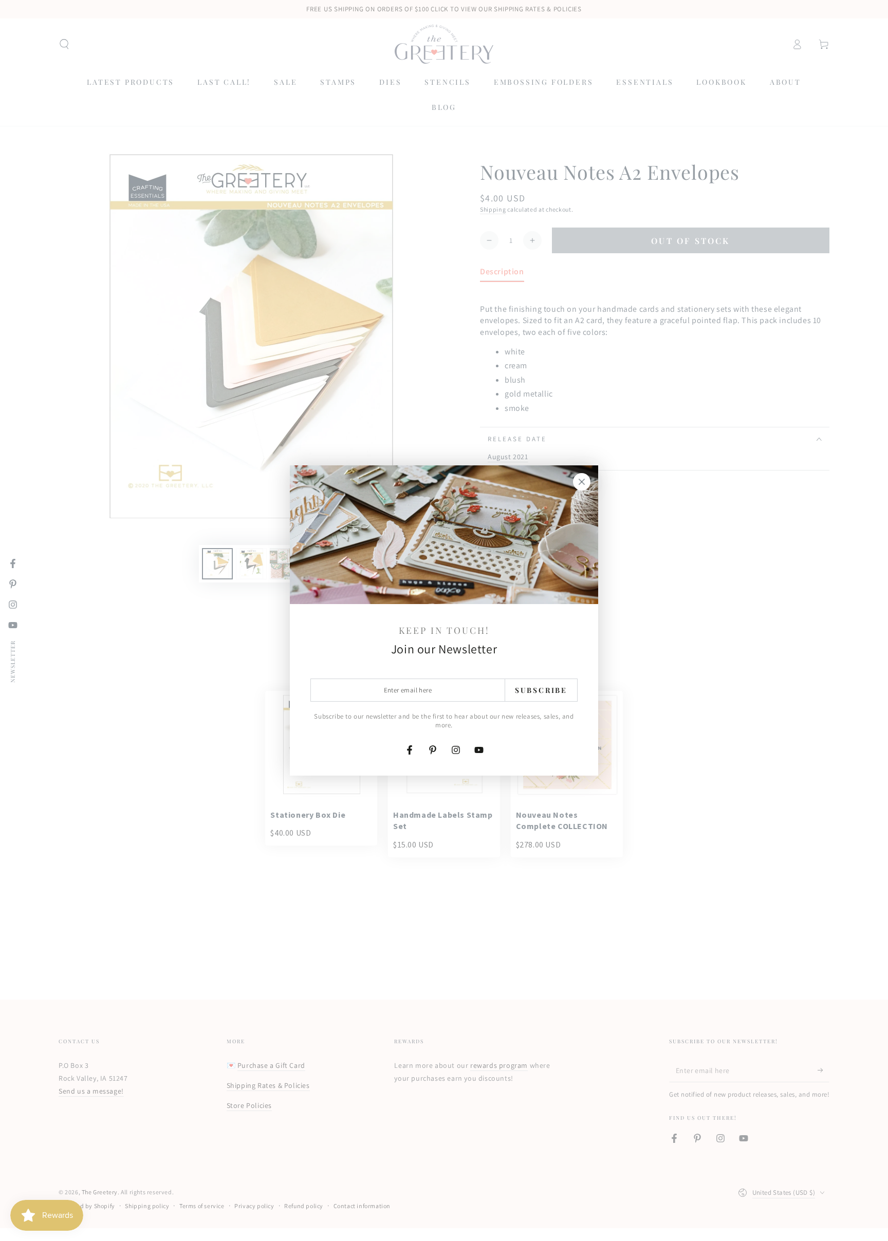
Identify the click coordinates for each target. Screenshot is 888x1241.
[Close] (581, 482)
